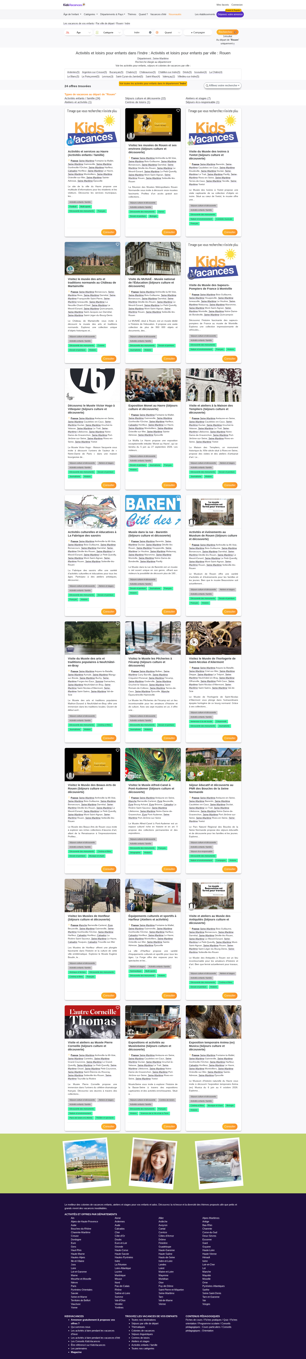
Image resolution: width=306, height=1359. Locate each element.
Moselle (206, 1278)
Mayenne (163, 1275)
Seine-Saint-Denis (211, 1293)
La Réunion (121, 1264)
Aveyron (163, 1225)
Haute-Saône (165, 1253)
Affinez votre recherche (223, 85)
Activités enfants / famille (80, 202)
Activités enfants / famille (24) (82, 98)
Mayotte (206, 1275)
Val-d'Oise (120, 1300)
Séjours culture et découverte (142, 203)
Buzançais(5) (116, 72)
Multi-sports (85, 206)
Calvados (72, 170)
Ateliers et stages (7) (198, 98)
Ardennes (120, 1221)
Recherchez (226, 32)
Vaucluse (75, 1304)
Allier (161, 1218)
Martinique (120, 1275)
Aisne (118, 1218)
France (74, 160)
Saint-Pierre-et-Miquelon (171, 1289)
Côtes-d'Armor (166, 1235)
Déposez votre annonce (230, 14)
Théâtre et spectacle (105, 1118)
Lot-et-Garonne (79, 1271)
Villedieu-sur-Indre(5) (188, 76)
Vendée (119, 1304)
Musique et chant (96, 856)
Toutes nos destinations (143, 1319)
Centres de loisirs (166, 1100)
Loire (73, 1268)
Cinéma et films (104, 725)
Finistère (163, 1243)
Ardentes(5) (73, 72)
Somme (99, 681)
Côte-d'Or (120, 1235)
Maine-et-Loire (166, 1271)
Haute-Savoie (122, 1253)
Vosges (206, 1304)
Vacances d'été (158, 14)
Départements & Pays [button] (111, 14)
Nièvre (74, 1282)
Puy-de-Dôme (166, 1286)
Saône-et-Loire (122, 1293)
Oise (161, 1282)
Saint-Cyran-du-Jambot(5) (129, 76)
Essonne (207, 1239)
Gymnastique (136, 971)
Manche (165, 691)
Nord (117, 1282)
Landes (162, 1264)
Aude (117, 1225)
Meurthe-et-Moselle (81, 1278)
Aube (73, 1225)
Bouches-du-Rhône (81, 1228)
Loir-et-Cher (208, 1264)
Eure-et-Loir (121, 1243)
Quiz (225, 1319)
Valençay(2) (169, 76)
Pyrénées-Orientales (81, 1289)
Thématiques (138, 1327)
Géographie (135, 852)
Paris (73, 1286)
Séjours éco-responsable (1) (202, 102)
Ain (72, 1218)
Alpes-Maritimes (210, 1218)
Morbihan (163, 1278)
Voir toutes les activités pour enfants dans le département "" (153, 83)
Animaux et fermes (77, 972)
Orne (205, 1282)
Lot (204, 1268)
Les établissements (205, 14)
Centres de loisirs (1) (137, 102)
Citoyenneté (221, 721)
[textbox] (78, 32)
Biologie (153, 216)
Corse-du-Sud (209, 1232)
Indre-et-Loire (165, 1261)
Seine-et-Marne (79, 1296)
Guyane (206, 1246)
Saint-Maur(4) (153, 76)
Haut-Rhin (76, 1250)
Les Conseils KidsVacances (85, 1341)
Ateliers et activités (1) (78, 102)
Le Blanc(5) (73, 76)
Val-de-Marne (166, 1300)
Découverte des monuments (81, 211)
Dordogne (76, 1239)
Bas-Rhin (207, 1225)
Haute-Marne (78, 1253)
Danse (161, 212)
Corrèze (163, 1232)
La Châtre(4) (215, 72)
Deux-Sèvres (209, 1235)
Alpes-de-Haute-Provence (84, 1221)
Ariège (205, 1221)
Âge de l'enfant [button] (71, 14)
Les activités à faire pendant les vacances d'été (95, 1337)
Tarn (161, 1296)
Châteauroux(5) (147, 72)
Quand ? (143, 14)
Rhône (118, 1289)
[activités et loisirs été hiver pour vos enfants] (74, 5)
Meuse (118, 1278)
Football (72, 206)
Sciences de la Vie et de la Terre (154, 1113)
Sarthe (205, 1289)
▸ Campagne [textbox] (198, 32)
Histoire (92, 350)
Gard (205, 1243)
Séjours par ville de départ (144, 1323)
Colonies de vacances (143, 1330)
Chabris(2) (131, 72)
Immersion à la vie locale (201, 721)
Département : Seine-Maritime (153, 58)
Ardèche (163, 1221)
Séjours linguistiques (142, 1334)
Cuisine (101, 345)
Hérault (206, 1257)
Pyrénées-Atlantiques (213, 1286)
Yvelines (119, 1307)
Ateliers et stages (106, 463)
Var (204, 1300)
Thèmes (132, 14)
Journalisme (135, 350)
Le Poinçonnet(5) (90, 76)
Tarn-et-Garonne (210, 1296)
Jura (73, 1264)
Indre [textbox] (142, 32)
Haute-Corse (121, 1250)
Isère (205, 1261)
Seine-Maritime (86, 160)
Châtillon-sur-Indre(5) (169, 72)
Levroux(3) (107, 76)
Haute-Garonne (167, 1250)
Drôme (162, 1239)
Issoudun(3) (200, 72)
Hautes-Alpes (78, 1257)
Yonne (74, 1307)
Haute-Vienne (209, 1253)
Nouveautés (175, 14)
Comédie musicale (224, 219)
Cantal (162, 1228)
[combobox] (78, 32)
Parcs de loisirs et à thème (80, 1118)
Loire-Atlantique (123, 1268)
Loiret (161, 1268)
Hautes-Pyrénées (124, 1257)
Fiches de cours (194, 1319)
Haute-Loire (208, 1250)
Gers (73, 1246)
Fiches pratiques (213, 1319)
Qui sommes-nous (80, 1327)
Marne (74, 1275)
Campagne (221, 860)
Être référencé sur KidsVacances (88, 1345)
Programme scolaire (208, 1323)
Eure (159, 801)
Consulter (108, 232)
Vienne (162, 1304)
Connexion (237, 4)
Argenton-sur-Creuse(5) (94, 72)
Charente (207, 1228)
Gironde (119, 1246)
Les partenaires (79, 1348)
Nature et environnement (201, 219)
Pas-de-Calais (122, 1286)
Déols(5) (187, 72)
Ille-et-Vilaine (77, 1261)
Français (101, 211)
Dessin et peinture (138, 216)
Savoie (74, 1293)
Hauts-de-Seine (167, 1257)
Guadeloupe (165, 1246)
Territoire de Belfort (80, 1300)
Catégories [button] (90, 14)
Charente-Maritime (80, 1232)
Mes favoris (223, 4)
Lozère (118, 1271)
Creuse (75, 1235)
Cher (117, 1232)
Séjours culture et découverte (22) (145, 98)
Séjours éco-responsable (201, 851)
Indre (117, 1261)
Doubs (118, 1239)
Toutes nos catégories (142, 1348)
